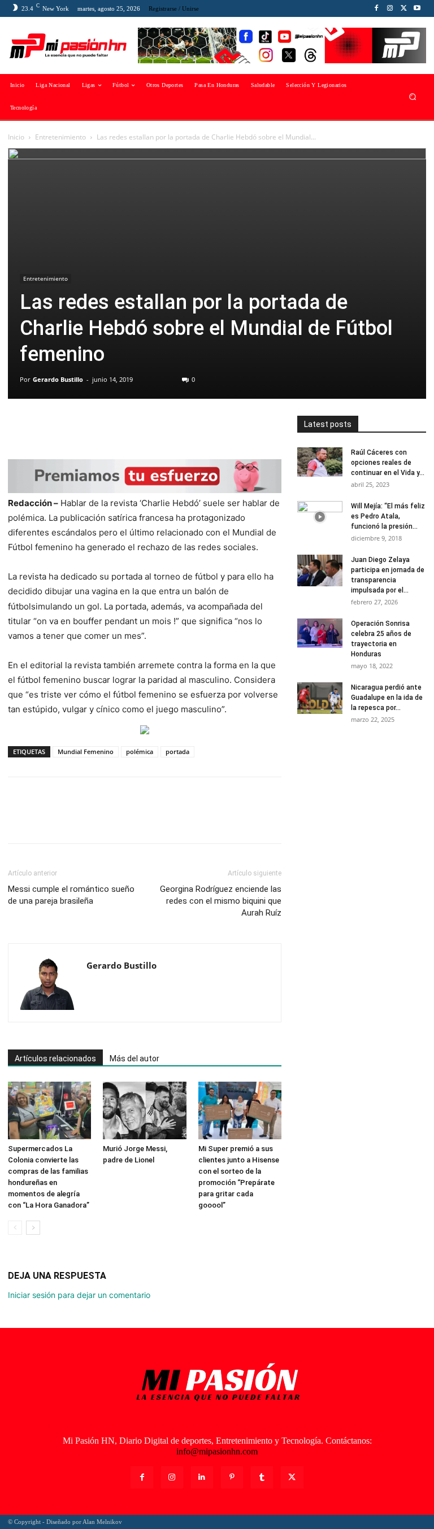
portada (177, 751)
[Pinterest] (71, 427)
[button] (413, 97)
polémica (139, 751)
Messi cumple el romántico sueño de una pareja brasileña (71, 895)
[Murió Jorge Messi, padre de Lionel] (144, 1110)
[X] (403, 8)
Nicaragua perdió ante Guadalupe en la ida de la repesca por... (387, 697)
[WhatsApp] (97, 427)
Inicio (16, 137)
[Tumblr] (262, 1477)
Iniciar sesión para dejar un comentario (79, 1295)
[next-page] (33, 1228)
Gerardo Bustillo (58, 379)
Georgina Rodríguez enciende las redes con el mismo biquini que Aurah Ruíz (220, 901)
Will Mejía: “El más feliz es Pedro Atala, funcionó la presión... (388, 516)
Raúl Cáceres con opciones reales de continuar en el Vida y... (387, 462)
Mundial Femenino (86, 751)
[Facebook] (376, 8)
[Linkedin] (202, 1477)
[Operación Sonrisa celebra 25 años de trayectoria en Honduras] (319, 633)
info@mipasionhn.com (217, 1451)
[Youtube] (417, 8)
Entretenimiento (60, 137)
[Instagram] (390, 8)
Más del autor (134, 1058)
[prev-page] (15, 1228)
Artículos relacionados (55, 1058)
